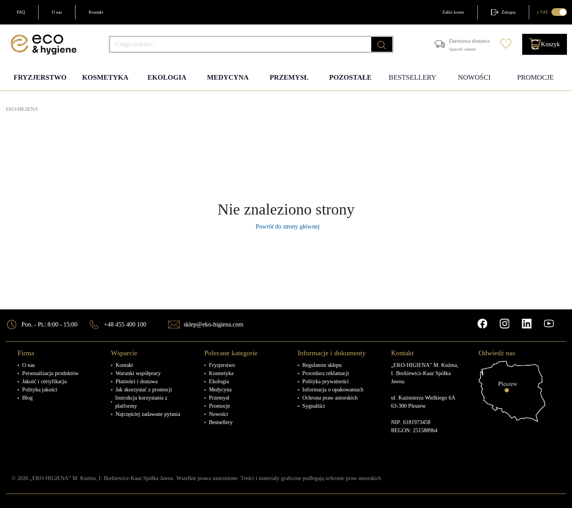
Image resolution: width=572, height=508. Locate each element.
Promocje (219, 406)
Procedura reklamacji (325, 373)
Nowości (218, 414)
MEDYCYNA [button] (228, 77)
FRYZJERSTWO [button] (40, 77)
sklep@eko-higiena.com (213, 324)
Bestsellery (221, 422)
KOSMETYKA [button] (105, 77)
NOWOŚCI (474, 77)
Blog (27, 398)
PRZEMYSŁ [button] (289, 77)
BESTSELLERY (412, 77)
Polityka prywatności (325, 381)
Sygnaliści (313, 406)
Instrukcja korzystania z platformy (141, 402)
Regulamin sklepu (322, 365)
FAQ (21, 12)
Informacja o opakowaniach (332, 390)
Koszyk (550, 44)
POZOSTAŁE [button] (350, 77)
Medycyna (220, 390)
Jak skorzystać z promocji (144, 390)
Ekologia (219, 381)
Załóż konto (453, 12)
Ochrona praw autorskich (330, 398)
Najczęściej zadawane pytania (148, 414)
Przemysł (219, 398)
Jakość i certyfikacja (44, 381)
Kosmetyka (221, 373)
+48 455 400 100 (125, 324)
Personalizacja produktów (50, 373)
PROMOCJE (535, 77)
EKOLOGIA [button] (166, 77)
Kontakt (96, 12)
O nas (57, 12)
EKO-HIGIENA (22, 109)
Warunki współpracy (138, 373)
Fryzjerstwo (222, 365)
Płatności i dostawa (137, 381)
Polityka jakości (39, 390)
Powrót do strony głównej (286, 226)
